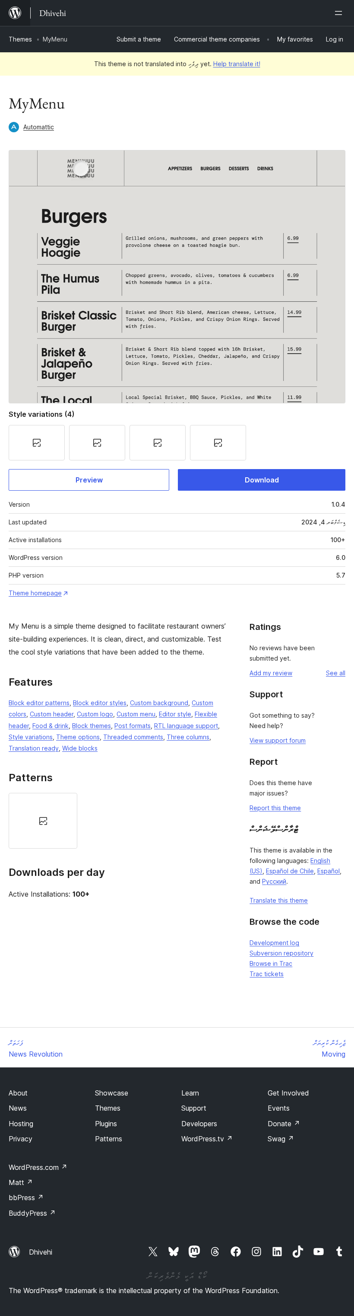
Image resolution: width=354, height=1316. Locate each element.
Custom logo (95, 714)
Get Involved (288, 1093)
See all (335, 673)
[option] (43, 821)
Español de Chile (290, 871)
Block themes (91, 725)
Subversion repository (281, 953)
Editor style (175, 714)
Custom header (51, 714)
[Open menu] (340, 13)
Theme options (78, 737)
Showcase (111, 1093)
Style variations (31, 737)
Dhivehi (40, 1252)
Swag (281, 1138)
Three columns (188, 737)
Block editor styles (99, 702)
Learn (190, 1093)
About (18, 1093)
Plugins (106, 1123)
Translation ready (34, 748)
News (18, 1108)
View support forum (278, 740)
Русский (274, 881)
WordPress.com (38, 1167)
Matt (21, 1182)
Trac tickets (267, 973)
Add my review (271, 673)
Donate (284, 1123)
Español (328, 871)
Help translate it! (236, 63)
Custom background (159, 702)
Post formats (132, 725)
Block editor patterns (39, 702)
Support (193, 1108)
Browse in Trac (271, 963)
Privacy (20, 1138)
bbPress (26, 1197)
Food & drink (50, 725)
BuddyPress (32, 1213)
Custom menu (136, 714)
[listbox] (120, 821)
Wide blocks (80, 748)
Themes (20, 39)
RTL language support (186, 725)
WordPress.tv (207, 1138)
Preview (89, 480)
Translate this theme (279, 900)
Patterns (108, 1138)
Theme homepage (35, 593)
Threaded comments (133, 737)
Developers (199, 1123)
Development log (274, 942)
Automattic (38, 127)
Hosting (21, 1123)
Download (262, 480)
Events (279, 1108)
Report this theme (275, 807)
